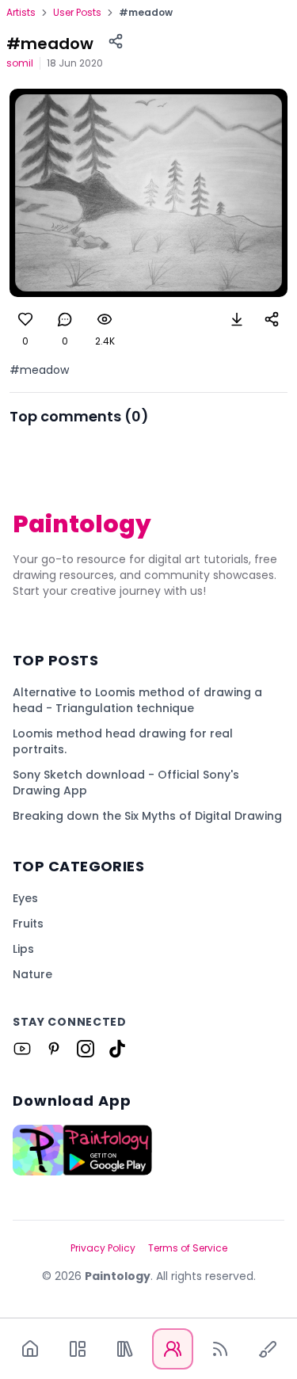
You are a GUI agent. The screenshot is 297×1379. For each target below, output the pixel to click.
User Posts (77, 12)
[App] (77, 1348)
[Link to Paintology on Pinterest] (53, 1048)
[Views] (104, 319)
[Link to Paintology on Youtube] (22, 1048)
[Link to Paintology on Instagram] (85, 1048)
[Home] (30, 1348)
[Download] (237, 319)
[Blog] (220, 1348)
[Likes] (25, 319)
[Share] (115, 41)
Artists (21, 12)
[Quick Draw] (267, 1348)
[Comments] (65, 319)
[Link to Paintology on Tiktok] (117, 1048)
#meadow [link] (146, 12)
